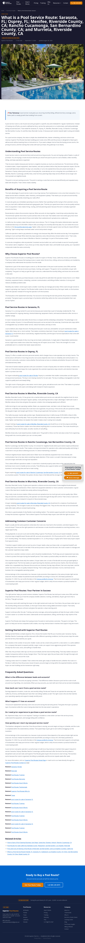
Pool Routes (18, 3)
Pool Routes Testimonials (19, 787)
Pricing (36, 3)
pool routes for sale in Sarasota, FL (22, 799)
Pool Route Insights (11, 10)
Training (43, 3)
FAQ (45, 919)
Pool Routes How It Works (19, 783)
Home (2, 10)
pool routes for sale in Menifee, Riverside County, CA (33, 424)
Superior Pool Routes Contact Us (15, 763)
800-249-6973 (77, 3)
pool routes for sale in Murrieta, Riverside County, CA (33, 503)
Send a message (74, 478)
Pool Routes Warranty (18, 779)
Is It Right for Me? (48, 922)
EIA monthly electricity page (23, 227)
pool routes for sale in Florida (28, 375)
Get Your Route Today (33, 885)
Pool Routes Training (17, 775)
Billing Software (68, 926)
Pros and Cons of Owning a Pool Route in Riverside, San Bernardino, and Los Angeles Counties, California (40, 849)
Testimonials (67, 912)
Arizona (25, 917)
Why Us (49, 3)
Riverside (14, 771)
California (25, 919)
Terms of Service (47, 938)
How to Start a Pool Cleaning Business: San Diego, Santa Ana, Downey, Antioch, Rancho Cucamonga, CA (39, 842)
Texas (13, 795)
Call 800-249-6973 (54, 885)
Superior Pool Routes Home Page (35, 760)
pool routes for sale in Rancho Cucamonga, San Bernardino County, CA (38, 472)
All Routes (26, 910)
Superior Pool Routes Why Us (20, 791)
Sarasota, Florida (16, 767)
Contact (65, 3)
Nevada (25, 922)
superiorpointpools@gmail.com (11, 922)
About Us (66, 910)
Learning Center (68, 919)
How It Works (27, 3)
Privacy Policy (37, 938)
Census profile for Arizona (45, 579)
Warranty (46, 917)
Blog (65, 922)
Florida (25, 912)
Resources (56, 3)
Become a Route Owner (70, 917)
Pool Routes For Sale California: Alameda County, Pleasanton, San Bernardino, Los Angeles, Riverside (38, 846)
